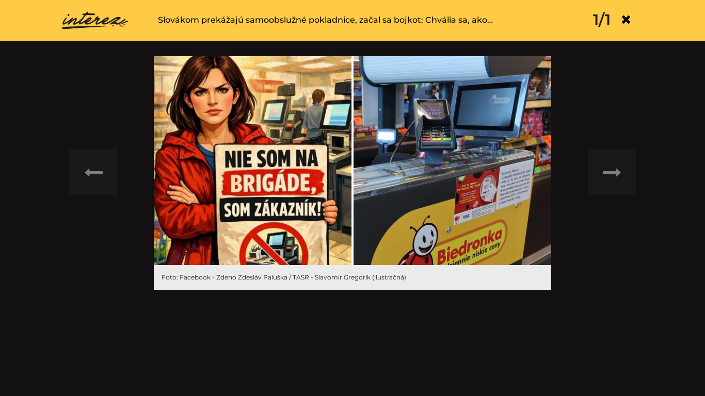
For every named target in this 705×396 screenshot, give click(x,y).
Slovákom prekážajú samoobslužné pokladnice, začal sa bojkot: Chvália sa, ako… (325, 20)
